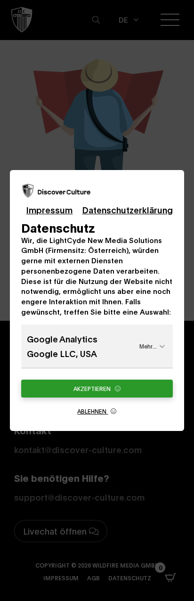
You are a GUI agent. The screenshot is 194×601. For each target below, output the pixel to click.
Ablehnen (92, 410)
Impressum (49, 209)
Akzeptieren (92, 388)
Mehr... (148, 345)
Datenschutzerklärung (127, 209)
